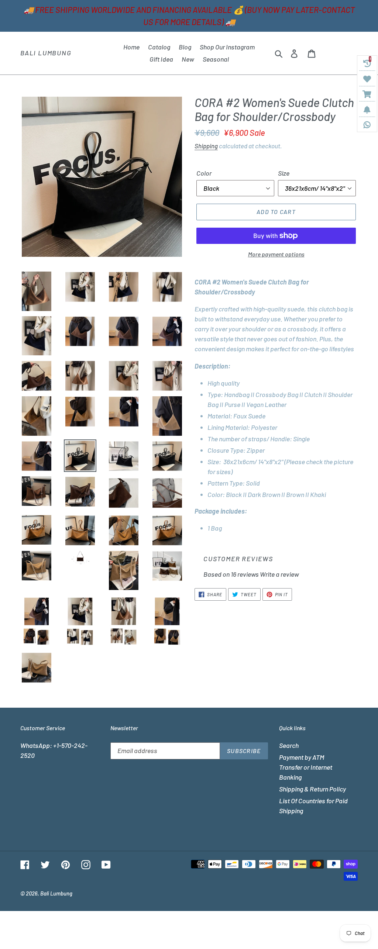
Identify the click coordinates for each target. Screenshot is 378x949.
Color (204, 173)
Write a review (279, 574)
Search (289, 745)
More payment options (276, 254)
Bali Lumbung (46, 53)
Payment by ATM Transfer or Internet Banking (305, 767)
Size (283, 173)
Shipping (206, 145)
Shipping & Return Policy (312, 789)
